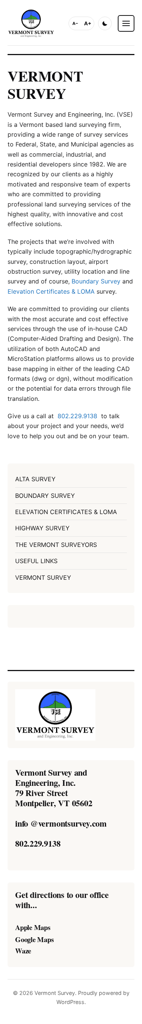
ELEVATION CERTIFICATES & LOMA (66, 512)
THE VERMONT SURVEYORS (56, 544)
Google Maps (34, 939)
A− (75, 23)
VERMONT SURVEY (43, 577)
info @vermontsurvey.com (61, 823)
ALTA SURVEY (35, 479)
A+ (87, 23)
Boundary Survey (96, 281)
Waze (23, 950)
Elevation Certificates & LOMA (51, 291)
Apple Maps (32, 927)
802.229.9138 (77, 416)
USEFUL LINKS (36, 561)
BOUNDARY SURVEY (45, 495)
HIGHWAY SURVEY (42, 528)
